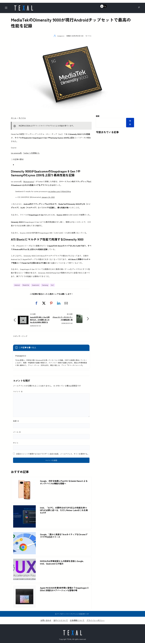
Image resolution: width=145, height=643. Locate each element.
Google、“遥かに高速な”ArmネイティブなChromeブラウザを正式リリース (63, 535)
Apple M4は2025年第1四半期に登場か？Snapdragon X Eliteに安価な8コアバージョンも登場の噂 (64, 589)
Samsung (45, 285)
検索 (97, 116)
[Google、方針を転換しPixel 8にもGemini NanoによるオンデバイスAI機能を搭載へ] (24, 480)
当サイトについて (60, 620)
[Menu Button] (6, 8)
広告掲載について (77, 620)
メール (17, 432)
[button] (36, 303)
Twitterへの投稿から (31, 153)
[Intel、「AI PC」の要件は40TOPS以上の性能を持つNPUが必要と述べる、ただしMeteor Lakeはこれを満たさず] (24, 507)
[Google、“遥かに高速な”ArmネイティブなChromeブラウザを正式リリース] (24, 533)
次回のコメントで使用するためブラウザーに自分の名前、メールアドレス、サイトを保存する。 (52, 454)
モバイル (88, 36)
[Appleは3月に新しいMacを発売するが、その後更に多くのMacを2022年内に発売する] (23, 317)
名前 (16, 421)
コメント (18, 391)
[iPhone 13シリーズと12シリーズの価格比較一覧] (79, 316)
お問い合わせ (45, 620)
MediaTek (26, 285)
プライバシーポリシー (96, 620)
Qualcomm (35, 285)
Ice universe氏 (16, 153)
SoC (52, 285)
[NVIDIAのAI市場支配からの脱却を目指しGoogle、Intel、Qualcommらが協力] (24, 560)
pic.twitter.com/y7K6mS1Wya (59, 191)
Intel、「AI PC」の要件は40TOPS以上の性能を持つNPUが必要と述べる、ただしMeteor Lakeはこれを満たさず (64, 510)
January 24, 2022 (48, 197)
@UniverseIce (29, 181)
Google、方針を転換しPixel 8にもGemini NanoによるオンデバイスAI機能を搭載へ (64, 482)
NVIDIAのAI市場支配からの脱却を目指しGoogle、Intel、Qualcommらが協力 (62, 562)
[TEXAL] (23, 6)
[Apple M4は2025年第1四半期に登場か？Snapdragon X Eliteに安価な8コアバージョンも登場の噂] (24, 587)
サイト (15, 442)
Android (17, 285)
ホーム (13, 117)
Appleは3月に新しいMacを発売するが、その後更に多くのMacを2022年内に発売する (39, 319)
